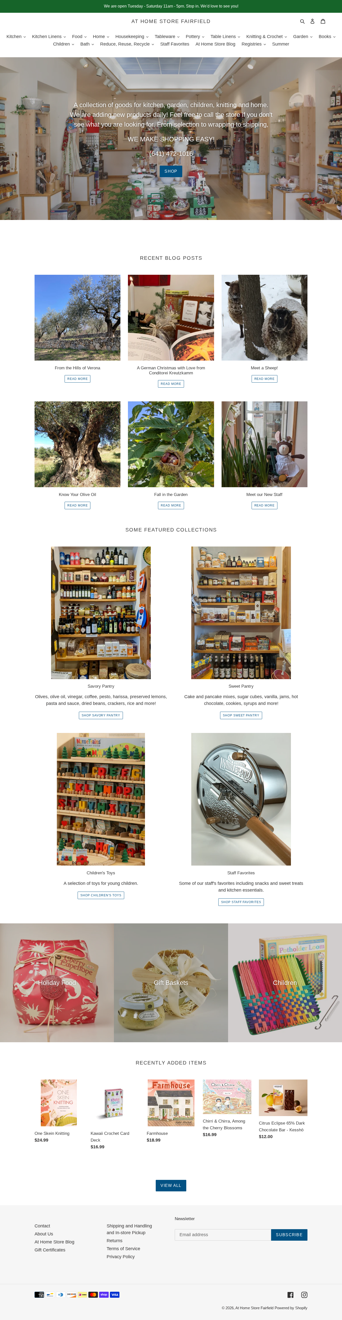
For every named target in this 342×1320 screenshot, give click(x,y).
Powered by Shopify (291, 1308)
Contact (42, 1225)
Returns (114, 1240)
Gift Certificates (50, 1249)
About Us (44, 1233)
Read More (264, 379)
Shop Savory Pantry (101, 715)
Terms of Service (123, 1248)
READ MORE (77, 379)
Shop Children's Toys (100, 895)
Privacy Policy (121, 1256)
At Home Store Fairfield (171, 21)
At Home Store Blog (54, 1241)
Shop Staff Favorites (241, 902)
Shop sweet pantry (241, 715)
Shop (170, 171)
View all (170, 1185)
